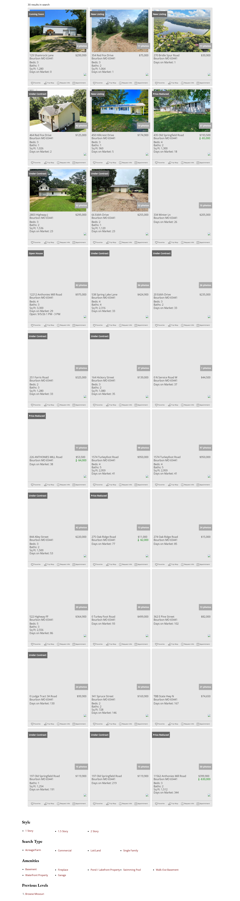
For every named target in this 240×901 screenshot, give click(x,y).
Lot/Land (96, 850)
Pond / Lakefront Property (105, 869)
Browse (34, 893)
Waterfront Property (36, 875)
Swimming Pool (132, 869)
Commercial (65, 850)
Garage (62, 875)
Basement (31, 869)
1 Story (29, 830)
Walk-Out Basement (167, 869)
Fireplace (63, 869)
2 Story (95, 831)
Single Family (130, 850)
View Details (58, 30)
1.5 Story (63, 831)
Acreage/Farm (33, 850)
